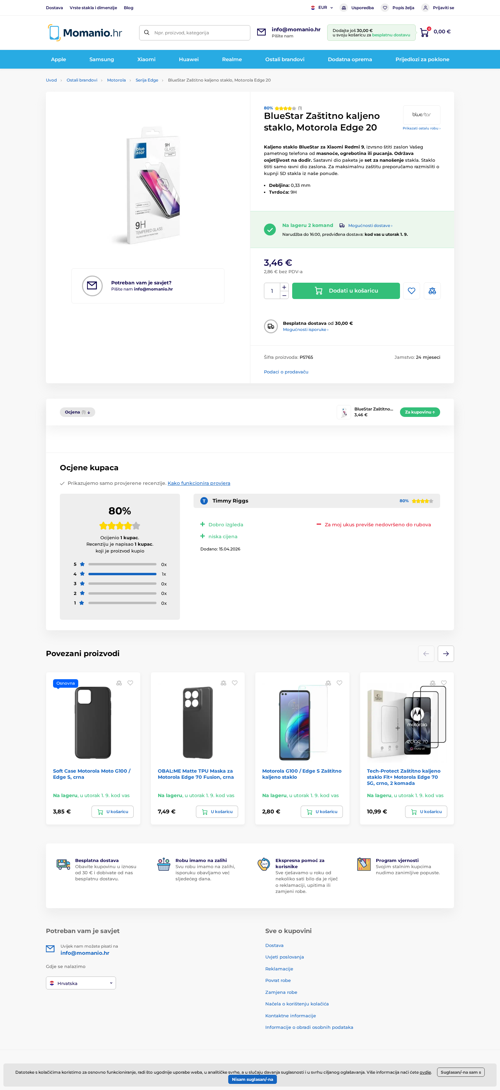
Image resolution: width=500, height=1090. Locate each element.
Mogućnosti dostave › (370, 225)
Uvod (51, 80)
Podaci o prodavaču (286, 371)
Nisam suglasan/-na (252, 1079)
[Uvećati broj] (284, 287)
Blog (128, 7)
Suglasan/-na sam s (461, 1072)
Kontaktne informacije (290, 1015)
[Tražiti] (146, 32)
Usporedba (362, 7)
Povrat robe (278, 980)
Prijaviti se (443, 7)
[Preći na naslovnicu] (85, 33)
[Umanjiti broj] (284, 295)
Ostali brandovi (82, 80)
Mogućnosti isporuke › (306, 329)
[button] (446, 654)
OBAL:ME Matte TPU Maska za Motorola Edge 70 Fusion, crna (196, 774)
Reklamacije (279, 968)
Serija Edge (147, 80)
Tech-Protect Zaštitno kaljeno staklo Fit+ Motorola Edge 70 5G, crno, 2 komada (403, 777)
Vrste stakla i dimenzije (93, 7)
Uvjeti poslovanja (284, 957)
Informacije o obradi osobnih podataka (309, 1027)
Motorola (116, 80)
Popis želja (403, 7)
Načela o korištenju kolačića (297, 1003)
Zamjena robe (281, 992)
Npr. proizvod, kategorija (181, 32)
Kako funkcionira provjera (199, 483)
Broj (272, 291)
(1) (283, 107)
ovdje (425, 1072)
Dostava (54, 7)
